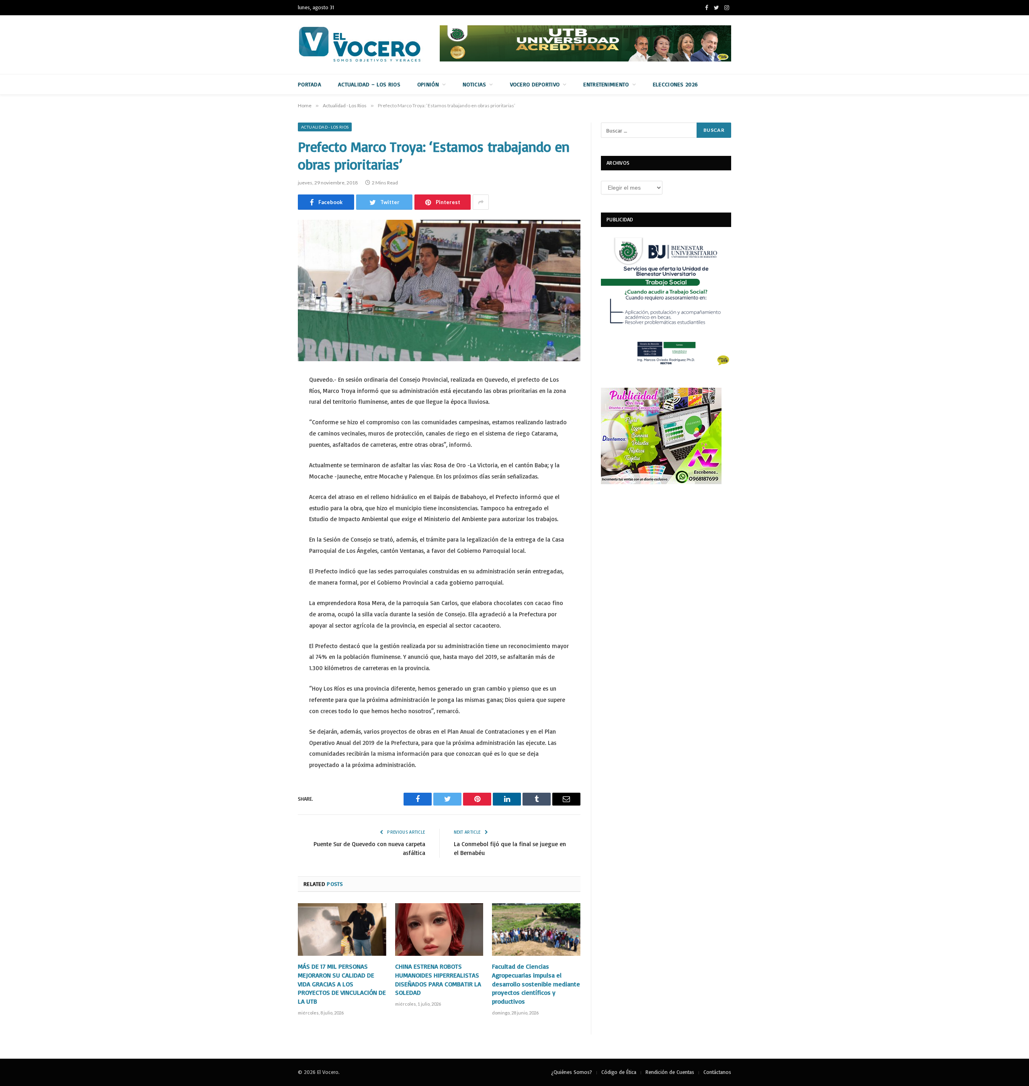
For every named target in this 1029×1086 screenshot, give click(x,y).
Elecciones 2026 (675, 84)
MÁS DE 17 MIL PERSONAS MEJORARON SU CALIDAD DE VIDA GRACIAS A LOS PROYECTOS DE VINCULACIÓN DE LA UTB (342, 983)
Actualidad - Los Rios (324, 127)
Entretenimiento (606, 84)
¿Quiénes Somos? (571, 1072)
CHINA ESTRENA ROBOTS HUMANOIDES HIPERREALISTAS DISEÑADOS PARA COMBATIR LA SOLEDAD (438, 979)
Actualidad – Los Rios (369, 84)
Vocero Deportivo (535, 84)
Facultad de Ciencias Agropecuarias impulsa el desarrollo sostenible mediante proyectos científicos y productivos (536, 983)
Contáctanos (717, 1072)
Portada (309, 84)
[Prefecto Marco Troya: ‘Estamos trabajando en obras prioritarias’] (439, 290)
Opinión (428, 84)
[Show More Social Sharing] (481, 202)
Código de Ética (618, 1072)
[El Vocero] (366, 44)
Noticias (474, 84)
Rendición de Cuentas (670, 1072)
